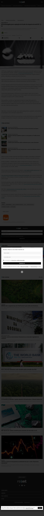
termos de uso (14, 260)
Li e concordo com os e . (14, 260)
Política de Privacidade (24, 266)
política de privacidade (20, 260)
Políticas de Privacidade (29, 508)
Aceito (40, 507)
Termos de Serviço (34, 266)
